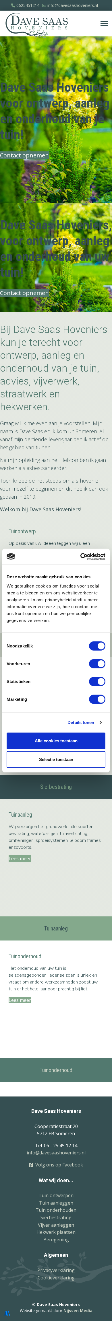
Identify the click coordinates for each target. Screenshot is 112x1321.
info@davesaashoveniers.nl (72, 5)
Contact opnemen (24, 155)
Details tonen (80, 722)
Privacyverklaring (56, 1270)
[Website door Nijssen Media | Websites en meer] (7, 1313)
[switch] (97, 663)
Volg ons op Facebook (58, 1165)
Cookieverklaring (56, 1278)
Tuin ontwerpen (56, 1195)
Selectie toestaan (56, 759)
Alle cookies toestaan (56, 740)
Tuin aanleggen (56, 1203)
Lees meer (20, 858)
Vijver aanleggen (56, 1225)
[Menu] (104, 23)
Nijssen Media (77, 1310)
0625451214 (27, 5)
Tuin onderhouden (56, 1210)
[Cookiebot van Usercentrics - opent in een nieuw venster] (80, 556)
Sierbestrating (56, 1217)
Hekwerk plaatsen (56, 1232)
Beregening (56, 1239)
